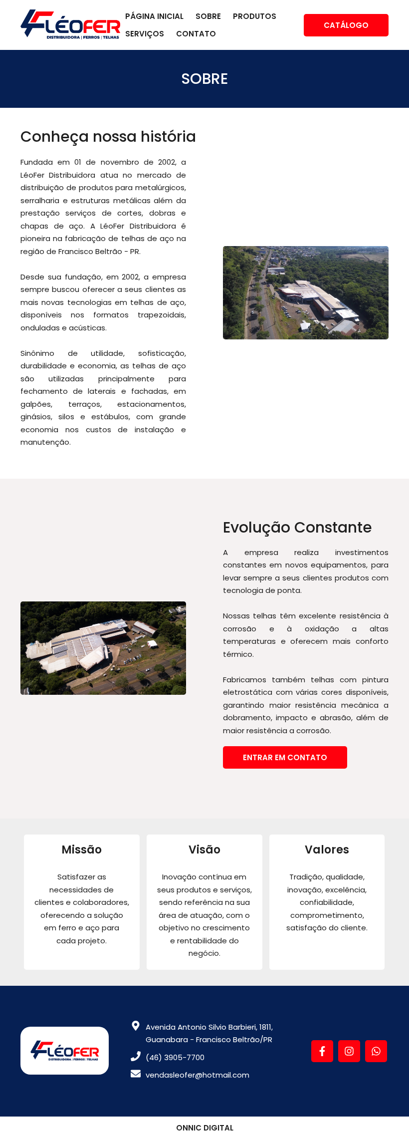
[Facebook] (323, 1058)
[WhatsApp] (376, 1058)
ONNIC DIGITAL (204, 1128)
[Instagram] (350, 1058)
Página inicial (154, 16)
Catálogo (346, 25)
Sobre (208, 16)
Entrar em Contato (285, 757)
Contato (196, 33)
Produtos (254, 16)
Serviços (144, 33)
